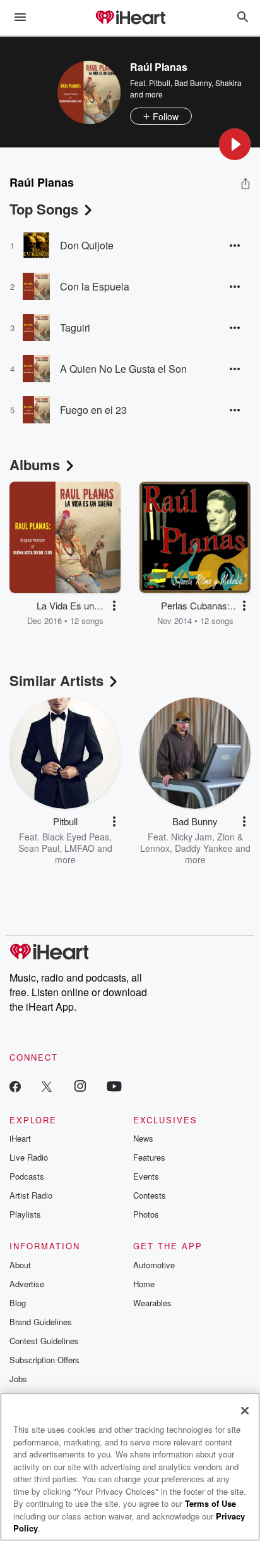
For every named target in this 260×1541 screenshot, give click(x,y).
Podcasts (26, 1176)
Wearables (152, 1303)
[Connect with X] (47, 1085)
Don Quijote (87, 245)
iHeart (20, 1138)
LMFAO (79, 848)
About (20, 1265)
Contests (149, 1195)
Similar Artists (56, 680)
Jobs (18, 1379)
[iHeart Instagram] (80, 1085)
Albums (34, 464)
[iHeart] (130, 18)
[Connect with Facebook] (15, 1085)
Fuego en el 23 (93, 409)
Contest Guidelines (44, 1341)
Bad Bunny (192, 82)
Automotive (154, 1265)
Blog (17, 1303)
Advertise (26, 1284)
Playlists (25, 1214)
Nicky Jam (191, 836)
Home (144, 1284)
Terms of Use (210, 1503)
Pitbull (159, 82)
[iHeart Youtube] (114, 1085)
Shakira (228, 82)
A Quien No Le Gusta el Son (123, 368)
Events (146, 1176)
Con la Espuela (94, 286)
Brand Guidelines (40, 1322)
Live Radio (28, 1157)
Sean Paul (38, 848)
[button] (235, 144)
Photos (146, 1214)
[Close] (245, 1411)
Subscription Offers (44, 1360)
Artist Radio (30, 1195)
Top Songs (43, 209)
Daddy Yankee (204, 848)
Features (149, 1157)
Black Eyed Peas (75, 836)
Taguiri (75, 327)
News (143, 1138)
